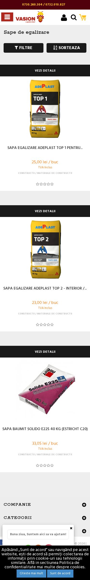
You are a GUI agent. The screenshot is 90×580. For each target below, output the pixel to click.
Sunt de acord (60, 573)
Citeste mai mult (31, 573)
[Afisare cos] (84, 18)
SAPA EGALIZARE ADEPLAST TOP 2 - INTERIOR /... (45, 289)
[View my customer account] (64, 18)
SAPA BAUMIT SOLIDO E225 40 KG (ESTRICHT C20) (45, 429)
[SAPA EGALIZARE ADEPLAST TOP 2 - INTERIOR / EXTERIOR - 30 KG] (45, 249)
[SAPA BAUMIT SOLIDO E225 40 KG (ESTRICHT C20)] (45, 390)
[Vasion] (29, 17)
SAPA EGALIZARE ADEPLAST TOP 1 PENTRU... (45, 148)
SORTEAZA (68, 48)
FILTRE (25, 48)
